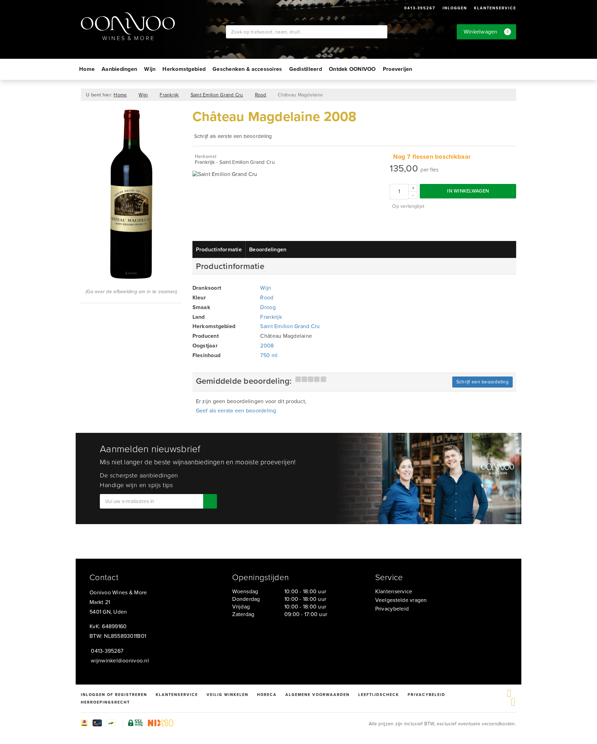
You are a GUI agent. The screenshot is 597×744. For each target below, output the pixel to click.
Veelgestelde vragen (401, 600)
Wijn (149, 69)
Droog (267, 307)
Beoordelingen (267, 249)
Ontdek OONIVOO (352, 69)
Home (87, 69)
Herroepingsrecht (105, 702)
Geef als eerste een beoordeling (236, 411)
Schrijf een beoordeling (482, 381)
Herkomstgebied (184, 69)
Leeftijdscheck (378, 694)
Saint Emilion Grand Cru (217, 94)
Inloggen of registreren (114, 694)
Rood (260, 94)
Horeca (267, 694)
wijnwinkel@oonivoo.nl (120, 660)
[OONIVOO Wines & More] (153, 26)
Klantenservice (495, 8)
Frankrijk (169, 94)
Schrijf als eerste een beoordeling (233, 136)
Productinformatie (219, 249)
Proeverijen (398, 69)
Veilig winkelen (227, 694)
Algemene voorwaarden (317, 694)
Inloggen (455, 8)
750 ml (268, 355)
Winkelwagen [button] (486, 32)
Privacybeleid (392, 609)
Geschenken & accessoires (247, 69)
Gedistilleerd (305, 69)
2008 (267, 346)
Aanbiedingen (119, 69)
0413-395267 (419, 8)
